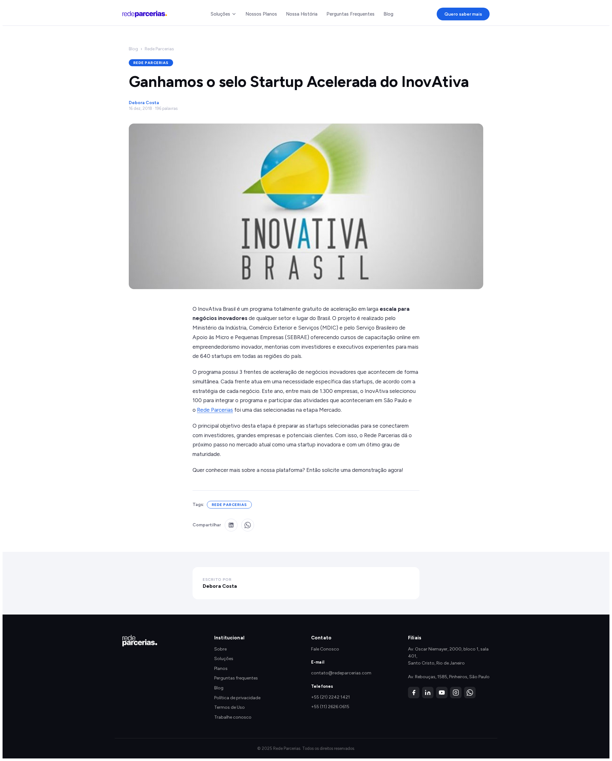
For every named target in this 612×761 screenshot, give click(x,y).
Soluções (220, 14)
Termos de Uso (229, 707)
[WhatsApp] (470, 692)
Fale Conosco (325, 649)
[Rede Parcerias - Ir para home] (144, 14)
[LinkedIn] (427, 692)
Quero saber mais (463, 14)
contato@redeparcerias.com (341, 673)
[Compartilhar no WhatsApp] (247, 525)
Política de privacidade (237, 698)
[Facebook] (413, 692)
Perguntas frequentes (236, 678)
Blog (388, 14)
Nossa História (301, 14)
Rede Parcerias (159, 49)
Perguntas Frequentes (350, 14)
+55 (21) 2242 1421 (330, 697)
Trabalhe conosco (232, 717)
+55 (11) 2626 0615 (330, 706)
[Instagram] (456, 692)
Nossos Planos (261, 14)
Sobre (220, 649)
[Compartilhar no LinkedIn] (231, 525)
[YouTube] (442, 692)
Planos (221, 668)
